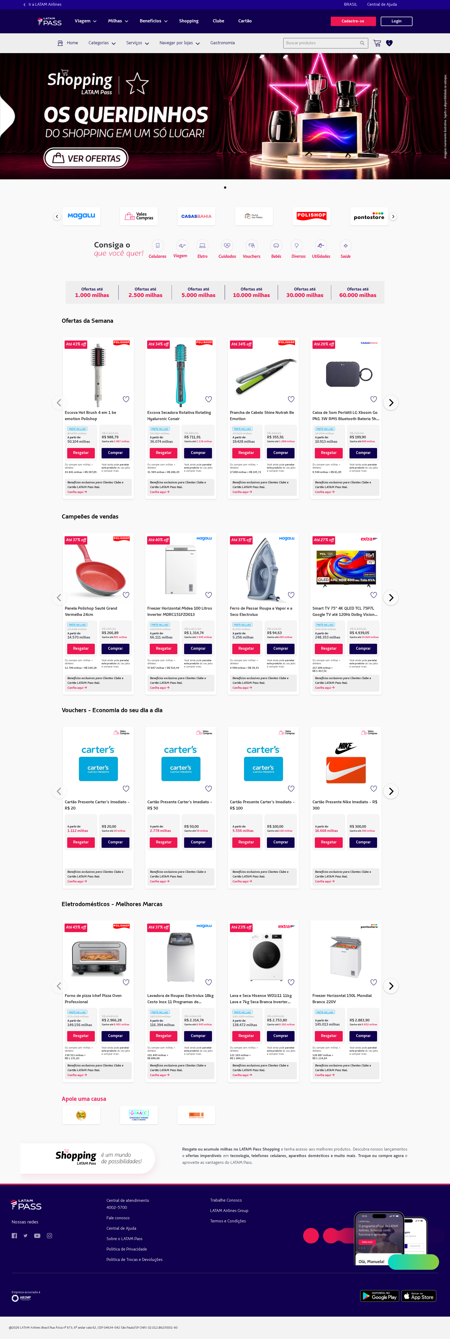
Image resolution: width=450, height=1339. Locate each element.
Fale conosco (118, 1218)
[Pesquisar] (362, 43)
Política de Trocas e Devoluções (134, 1260)
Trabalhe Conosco (226, 1200)
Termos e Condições (228, 1221)
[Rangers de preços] (145, 292)
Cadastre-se (353, 21)
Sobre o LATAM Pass (124, 1239)
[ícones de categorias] (345, 245)
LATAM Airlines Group (229, 1211)
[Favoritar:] (126, 400)
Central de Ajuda (382, 5)
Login (397, 21)
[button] (225, 187)
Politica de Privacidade (127, 1249)
